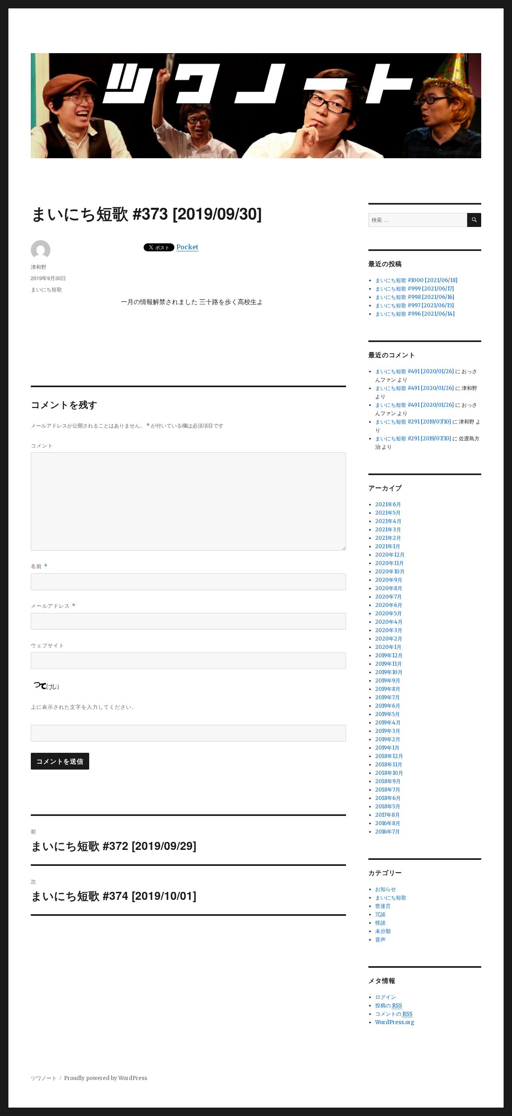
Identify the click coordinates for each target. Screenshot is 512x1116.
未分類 (383, 931)
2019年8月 (387, 689)
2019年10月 (389, 672)
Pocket (187, 247)
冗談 (380, 914)
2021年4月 (388, 521)
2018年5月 (387, 806)
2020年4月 (389, 622)
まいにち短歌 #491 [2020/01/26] (414, 371)
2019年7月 (387, 697)
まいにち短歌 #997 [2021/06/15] (414, 305)
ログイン (385, 997)
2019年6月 (387, 705)
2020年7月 (388, 596)
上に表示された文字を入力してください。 (84, 706)
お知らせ (385, 889)
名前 (39, 566)
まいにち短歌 (46, 289)
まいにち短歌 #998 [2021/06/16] (414, 297)
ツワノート (44, 1078)
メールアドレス (53, 605)
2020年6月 (388, 605)
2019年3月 (387, 731)
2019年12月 (389, 655)
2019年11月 (388, 663)
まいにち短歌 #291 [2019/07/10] (413, 421)
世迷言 (383, 906)
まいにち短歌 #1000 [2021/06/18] (416, 280)
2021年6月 (388, 504)
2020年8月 (388, 588)
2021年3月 (388, 529)
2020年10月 (390, 571)
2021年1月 (387, 546)
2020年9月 (388, 580)
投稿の (388, 1005)
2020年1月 (388, 647)
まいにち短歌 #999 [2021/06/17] (414, 288)
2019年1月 (387, 747)
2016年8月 (387, 823)
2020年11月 (389, 563)
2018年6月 (388, 798)
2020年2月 (388, 638)
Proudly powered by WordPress (105, 1078)
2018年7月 (387, 789)
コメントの (393, 1014)
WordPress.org (394, 1022)
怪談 (380, 922)
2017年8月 (387, 815)
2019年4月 (388, 722)
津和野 (38, 267)
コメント (42, 445)
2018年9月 (388, 781)
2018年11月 (388, 764)
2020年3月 (388, 630)
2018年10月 (389, 773)
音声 (380, 939)
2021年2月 (388, 538)
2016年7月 (387, 831)
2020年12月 (390, 554)
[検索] (474, 220)
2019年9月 (387, 680)
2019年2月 (387, 739)
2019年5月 (387, 714)
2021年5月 (388, 512)
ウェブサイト (47, 645)
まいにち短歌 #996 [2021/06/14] (415, 313)
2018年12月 (389, 756)
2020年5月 (388, 613)
